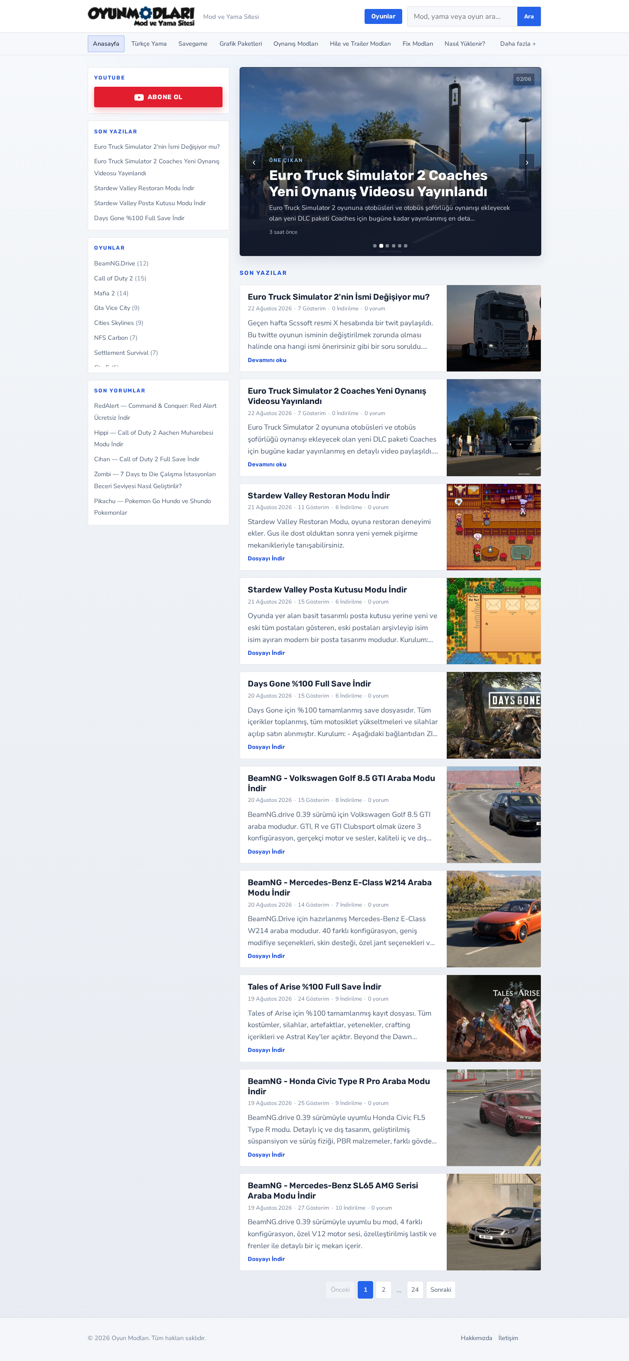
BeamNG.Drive (121, 263)
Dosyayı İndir (266, 558)
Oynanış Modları (295, 43)
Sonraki (440, 1289)
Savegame (193, 43)
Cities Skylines (119, 322)
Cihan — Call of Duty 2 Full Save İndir (146, 459)
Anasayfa (106, 43)
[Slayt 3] (387, 245)
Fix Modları (418, 43)
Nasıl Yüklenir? (465, 43)
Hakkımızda (477, 1338)
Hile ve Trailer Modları (360, 43)
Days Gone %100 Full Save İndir (139, 218)
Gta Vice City (117, 307)
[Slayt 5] (399, 245)
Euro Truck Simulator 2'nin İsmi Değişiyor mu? (157, 146)
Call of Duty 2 (120, 278)
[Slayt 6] (405, 245)
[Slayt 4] (393, 245)
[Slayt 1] (375, 245)
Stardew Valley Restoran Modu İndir (144, 188)
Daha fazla (518, 43)
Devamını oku (267, 359)
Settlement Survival (126, 352)
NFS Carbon (116, 337)
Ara (529, 16)
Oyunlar (383, 16)
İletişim (508, 1338)
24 (415, 1289)
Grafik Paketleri (241, 43)
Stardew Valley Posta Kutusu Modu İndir (150, 203)
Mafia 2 (111, 293)
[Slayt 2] (381, 246)
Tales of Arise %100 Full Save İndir (314, 987)
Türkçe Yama (149, 43)
